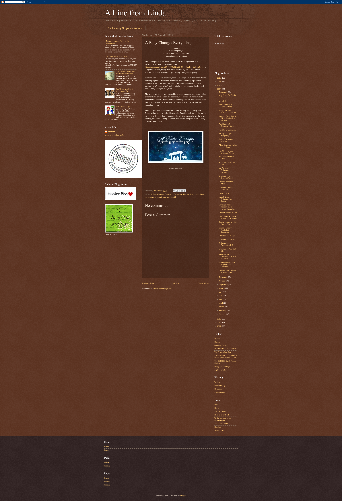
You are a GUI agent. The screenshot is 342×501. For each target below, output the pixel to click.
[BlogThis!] (177, 190)
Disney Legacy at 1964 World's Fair (227, 223)
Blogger (183, 496)
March (222, 307)
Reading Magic (220, 392)
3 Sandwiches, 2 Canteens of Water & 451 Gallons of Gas (225, 357)
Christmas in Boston (226, 239)
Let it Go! (222, 101)
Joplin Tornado (220, 370)
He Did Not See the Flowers (225, 349)
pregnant (158, 197)
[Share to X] (179, 190)
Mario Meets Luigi (123, 106)
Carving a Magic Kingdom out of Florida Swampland (227, 207)
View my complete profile (114, 135)
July (221, 292)
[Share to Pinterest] (184, 190)
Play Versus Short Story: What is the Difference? (125, 73)
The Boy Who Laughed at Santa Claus (227, 271)
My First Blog (219, 386)
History (217, 339)
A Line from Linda (135, 12)
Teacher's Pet (219, 431)
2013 (219, 319)
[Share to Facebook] (182, 190)
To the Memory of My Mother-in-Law (222, 419)
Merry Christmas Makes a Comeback (227, 111)
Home (176, 283)
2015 (219, 85)
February (223, 310)
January (222, 314)
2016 (219, 82)
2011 (219, 326)
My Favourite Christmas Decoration (224, 170)
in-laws (201, 194)
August (222, 288)
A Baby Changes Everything (162, 194)
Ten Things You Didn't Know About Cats (124, 90)
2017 (219, 78)
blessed (186, 194)
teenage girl (171, 197)
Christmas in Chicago (227, 236)
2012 (219, 323)
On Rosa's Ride (220, 345)
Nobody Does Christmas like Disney (225, 199)
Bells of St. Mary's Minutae (226, 140)
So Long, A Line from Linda (116, 56)
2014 (219, 89)
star (164, 197)
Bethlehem (178, 194)
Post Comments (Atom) (162, 289)
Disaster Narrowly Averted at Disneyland (225, 230)
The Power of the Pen (222, 352)
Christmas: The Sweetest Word (225, 177)
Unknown (111, 132)
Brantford (193, 194)
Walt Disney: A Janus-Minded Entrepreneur (228, 217)
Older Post (203, 283)
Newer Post (148, 283)
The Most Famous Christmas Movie (226, 152)
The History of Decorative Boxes (226, 125)
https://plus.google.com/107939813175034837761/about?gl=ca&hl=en (175, 67)
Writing (217, 382)
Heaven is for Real (221, 415)
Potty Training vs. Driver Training (225, 106)
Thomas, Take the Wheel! (226, 183)
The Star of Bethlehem (227, 130)
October (222, 281)
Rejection (218, 389)
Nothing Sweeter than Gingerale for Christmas (227, 265)
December (223, 92)
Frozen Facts (224, 193)
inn (146, 197)
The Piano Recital (221, 424)
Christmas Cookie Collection (225, 189)
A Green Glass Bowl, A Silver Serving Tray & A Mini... (227, 118)
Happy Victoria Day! (222, 367)
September (223, 284)
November (223, 277)
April (221, 303)
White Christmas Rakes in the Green (228, 146)
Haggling (217, 427)
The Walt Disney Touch (228, 213)
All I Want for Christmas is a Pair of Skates (227, 257)
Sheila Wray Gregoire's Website (125, 28)
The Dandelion (220, 411)
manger (151, 197)
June (221, 296)
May (221, 299)
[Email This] (174, 190)
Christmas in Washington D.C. (226, 244)
